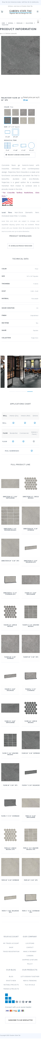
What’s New (11, 980)
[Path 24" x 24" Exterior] (31, 120)
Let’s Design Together (30, 976)
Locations (30, 943)
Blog (11, 976)
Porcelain (19, 23)
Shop (11, 947)
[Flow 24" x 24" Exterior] (15, 120)
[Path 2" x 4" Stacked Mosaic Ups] (7, 145)
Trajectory (5, 24)
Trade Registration (11, 951)
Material (10, 23)
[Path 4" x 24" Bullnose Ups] (15, 145)
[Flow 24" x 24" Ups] (7, 120)
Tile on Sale (30, 985)
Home (3, 23)
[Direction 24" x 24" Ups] (7, 112)
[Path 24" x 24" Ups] (23, 120)
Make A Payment (29, 951)
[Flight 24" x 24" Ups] (23, 112)
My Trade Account (11, 943)
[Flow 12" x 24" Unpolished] (7, 132)
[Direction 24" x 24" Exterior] (15, 112)
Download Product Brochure (21, 246)
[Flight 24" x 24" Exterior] (31, 112)
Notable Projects (11, 985)
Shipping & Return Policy (29, 962)
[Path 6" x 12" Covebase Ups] (23, 145)
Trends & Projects (11, 989)
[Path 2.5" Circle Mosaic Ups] (31, 145)
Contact (29, 947)
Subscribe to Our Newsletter (20, 1020)
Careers (30, 956)
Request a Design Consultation (19, 154)
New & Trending (30, 980)
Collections (29, 23)
